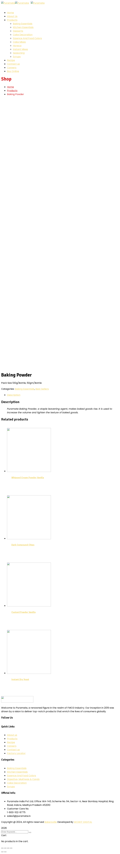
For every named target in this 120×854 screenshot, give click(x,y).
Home (10, 87)
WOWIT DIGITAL (83, 822)
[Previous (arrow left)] (2, 851)
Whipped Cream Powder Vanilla (27, 477)
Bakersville (50, 822)
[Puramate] (8, 3)
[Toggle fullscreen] (8, 848)
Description (13, 395)
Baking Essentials (24, 389)
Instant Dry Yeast (20, 679)
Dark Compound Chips (22, 544)
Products (12, 90)
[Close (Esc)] (2, 848)
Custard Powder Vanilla (23, 612)
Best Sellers (42, 389)
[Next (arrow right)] (5, 851)
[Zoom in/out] (11, 848)
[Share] (5, 848)
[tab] (63, 395)
